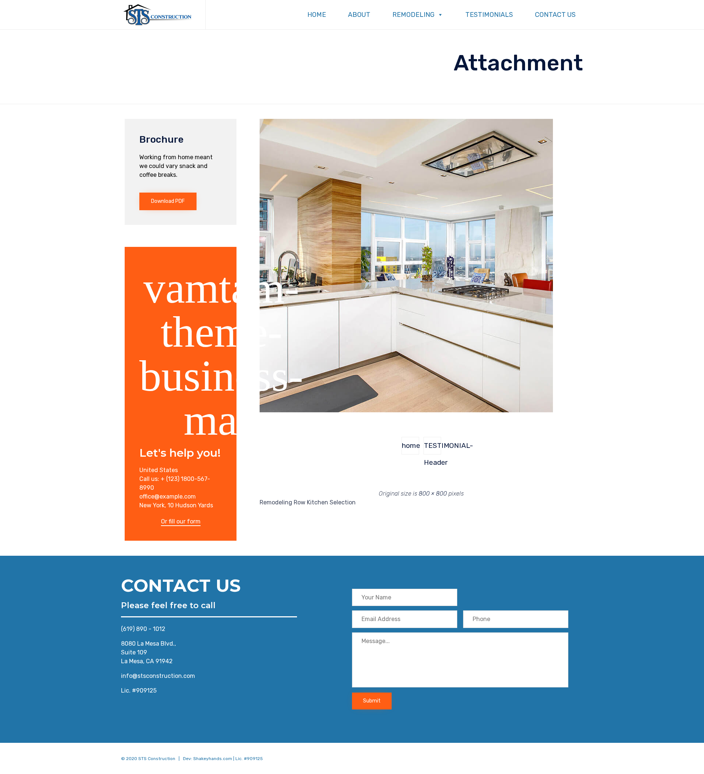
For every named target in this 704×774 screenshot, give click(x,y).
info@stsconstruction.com (158, 675)
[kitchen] (406, 410)
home (410, 445)
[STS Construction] (157, 15)
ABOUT (359, 15)
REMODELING (413, 15)
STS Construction (156, 758)
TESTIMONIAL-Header (432, 447)
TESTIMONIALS (489, 15)
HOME (316, 15)
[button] (168, 201)
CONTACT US (555, 15)
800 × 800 (433, 493)
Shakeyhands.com (212, 758)
